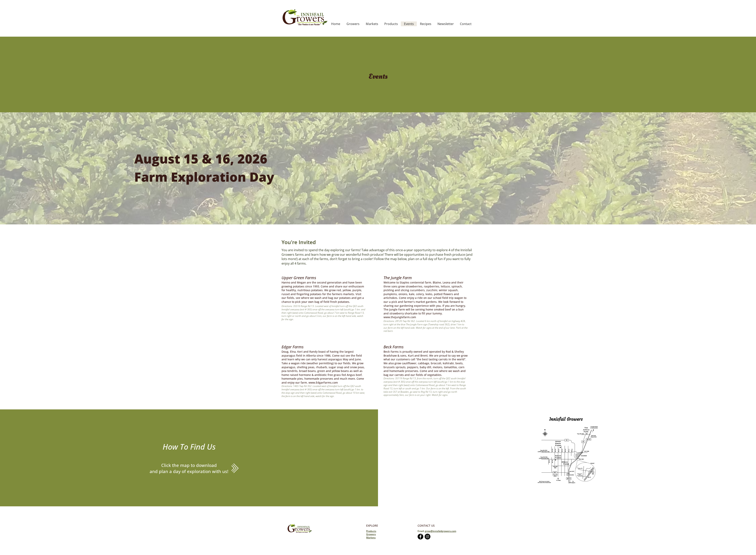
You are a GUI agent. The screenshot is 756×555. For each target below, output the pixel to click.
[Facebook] (420, 536)
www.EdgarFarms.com (323, 382)
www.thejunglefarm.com (400, 317)
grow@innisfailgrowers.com (440, 531)
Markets (371, 537)
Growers (371, 534)
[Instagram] (427, 536)
